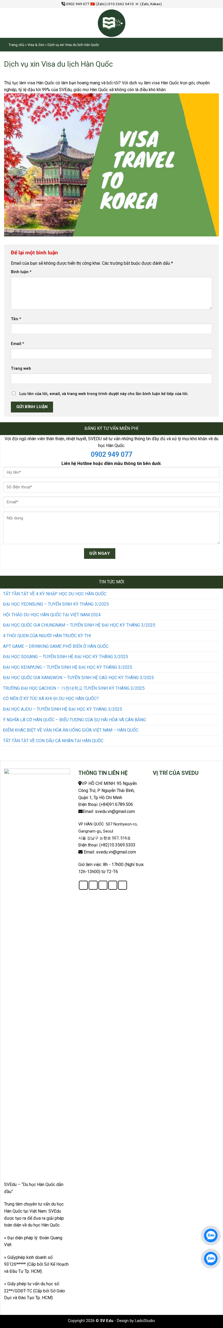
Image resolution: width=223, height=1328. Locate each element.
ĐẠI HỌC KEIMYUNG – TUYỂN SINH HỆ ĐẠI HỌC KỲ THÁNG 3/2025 (67, 667)
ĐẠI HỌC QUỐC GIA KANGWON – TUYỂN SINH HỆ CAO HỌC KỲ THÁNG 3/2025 (78, 677)
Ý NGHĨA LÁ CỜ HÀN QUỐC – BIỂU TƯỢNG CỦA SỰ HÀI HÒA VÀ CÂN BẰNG (74, 719)
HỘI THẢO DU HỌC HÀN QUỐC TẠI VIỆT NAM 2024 (52, 614)
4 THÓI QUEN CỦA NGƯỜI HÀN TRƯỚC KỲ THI (47, 635)
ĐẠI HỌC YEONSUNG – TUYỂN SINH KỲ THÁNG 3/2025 (56, 604)
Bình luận (21, 272)
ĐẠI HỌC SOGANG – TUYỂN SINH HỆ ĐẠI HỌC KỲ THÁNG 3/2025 (65, 656)
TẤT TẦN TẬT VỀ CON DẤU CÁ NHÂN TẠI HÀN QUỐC (53, 740)
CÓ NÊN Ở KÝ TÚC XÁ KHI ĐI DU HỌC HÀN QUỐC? (51, 698)
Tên (16, 319)
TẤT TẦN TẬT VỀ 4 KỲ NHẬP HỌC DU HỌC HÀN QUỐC (54, 593)
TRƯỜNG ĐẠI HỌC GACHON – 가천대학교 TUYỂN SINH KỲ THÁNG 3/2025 (74, 688)
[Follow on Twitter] (112, 885)
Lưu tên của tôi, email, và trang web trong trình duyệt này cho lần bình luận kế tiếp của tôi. (103, 394)
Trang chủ (16, 45)
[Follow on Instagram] (93, 885)
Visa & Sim (35, 45)
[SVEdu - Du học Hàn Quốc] (111, 23)
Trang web (21, 368)
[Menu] (10, 22)
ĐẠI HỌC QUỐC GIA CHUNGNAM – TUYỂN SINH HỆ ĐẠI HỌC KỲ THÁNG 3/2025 (79, 625)
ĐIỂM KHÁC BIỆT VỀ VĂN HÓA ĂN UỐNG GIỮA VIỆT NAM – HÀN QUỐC (70, 730)
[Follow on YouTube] (122, 885)
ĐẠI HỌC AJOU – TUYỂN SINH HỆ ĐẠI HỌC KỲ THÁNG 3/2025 (62, 709)
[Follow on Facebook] (83, 885)
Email (17, 343)
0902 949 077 (111, 454)
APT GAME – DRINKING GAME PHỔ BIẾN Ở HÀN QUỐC (56, 646)
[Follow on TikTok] (102, 885)
